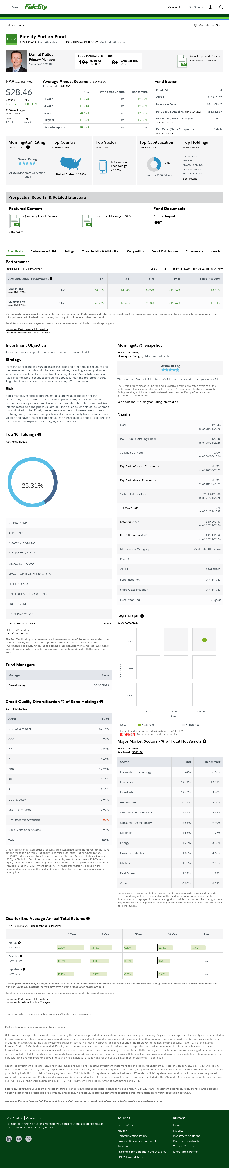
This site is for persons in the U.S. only (141, 1152)
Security (122, 1146)
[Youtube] (19, 1139)
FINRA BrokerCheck (130, 1157)
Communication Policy (132, 1136)
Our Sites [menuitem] (194, 7)
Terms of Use (126, 1125)
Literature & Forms (185, 1152)
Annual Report (164, 216)
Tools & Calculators (186, 1146)
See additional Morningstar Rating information (147, 402)
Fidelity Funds (15, 25)
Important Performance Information (27, 329)
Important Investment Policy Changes (28, 332)
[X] (28, 1139)
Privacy (122, 1130)
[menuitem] (13, 7)
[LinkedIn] (9, 1139)
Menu (15, 7)
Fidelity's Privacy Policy (38, 1127)
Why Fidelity (14, 1118)
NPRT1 (159, 223)
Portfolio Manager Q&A (113, 216)
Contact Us (175, 7)
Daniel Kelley (41, 54)
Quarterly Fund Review (205, 56)
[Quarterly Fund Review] (182, 61)
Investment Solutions (186, 1136)
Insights (178, 1130)
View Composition (17, 633)
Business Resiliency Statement (136, 1141)
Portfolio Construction (187, 1141)
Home (177, 1125)
